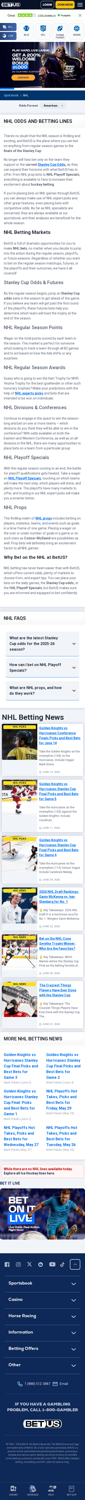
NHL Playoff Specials (24, 478)
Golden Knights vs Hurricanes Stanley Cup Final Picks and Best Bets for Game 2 (63, 1066)
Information (20, 1332)
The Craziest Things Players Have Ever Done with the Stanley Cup (57, 990)
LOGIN (47, 5)
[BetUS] (42, 1424)
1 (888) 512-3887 (46, 1384)
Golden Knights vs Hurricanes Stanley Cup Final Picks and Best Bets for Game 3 (21, 1066)
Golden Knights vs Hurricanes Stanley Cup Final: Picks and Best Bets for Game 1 (21, 1102)
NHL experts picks (29, 393)
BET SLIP (71, 1494)
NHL (25, 95)
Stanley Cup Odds (51, 164)
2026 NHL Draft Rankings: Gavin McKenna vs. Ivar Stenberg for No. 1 (59, 897)
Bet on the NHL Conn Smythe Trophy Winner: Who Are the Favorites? (57, 943)
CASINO (13, 1494)
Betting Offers (23, 1348)
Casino (15, 1299)
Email (64, 1384)
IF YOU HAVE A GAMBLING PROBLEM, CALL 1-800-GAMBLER (42, 1406)
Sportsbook (11, 95)
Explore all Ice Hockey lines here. (29, 1173)
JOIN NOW (65, 5)
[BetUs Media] (8, 1264)
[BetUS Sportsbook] (10, 4)
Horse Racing (22, 1315)
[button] (42, 643)
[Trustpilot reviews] (42, 15)
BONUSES (32, 1494)
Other (14, 1364)
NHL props (43, 518)
